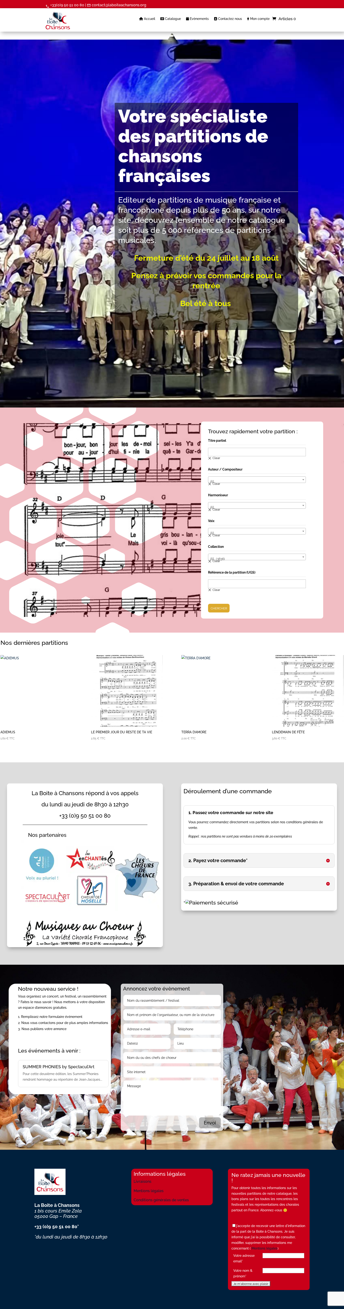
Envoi (210, 1123)
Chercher (219, 608)
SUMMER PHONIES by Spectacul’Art (58, 1066)
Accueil (149, 19)
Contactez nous (229, 19)
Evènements (199, 19)
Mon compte (259, 19)
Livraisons (142, 1181)
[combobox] (257, 479)
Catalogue (172, 19)
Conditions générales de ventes (161, 1200)
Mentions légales (149, 1191)
